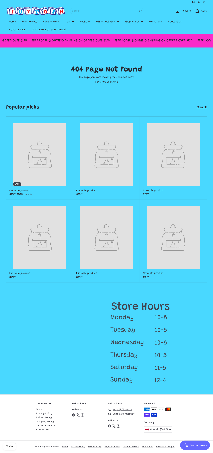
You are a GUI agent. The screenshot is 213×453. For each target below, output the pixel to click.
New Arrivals (29, 22)
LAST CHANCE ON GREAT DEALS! (49, 29)
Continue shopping (106, 82)
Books (84, 22)
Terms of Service (45, 426)
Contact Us (175, 22)
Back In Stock (51, 22)
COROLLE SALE (17, 29)
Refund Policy (44, 417)
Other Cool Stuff (106, 22)
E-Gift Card (155, 22)
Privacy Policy (44, 413)
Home (12, 22)
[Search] (140, 11)
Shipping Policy (45, 421)
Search (40, 409)
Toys (68, 22)
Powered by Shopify (165, 447)
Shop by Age (132, 22)
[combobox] (107, 11)
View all (202, 107)
